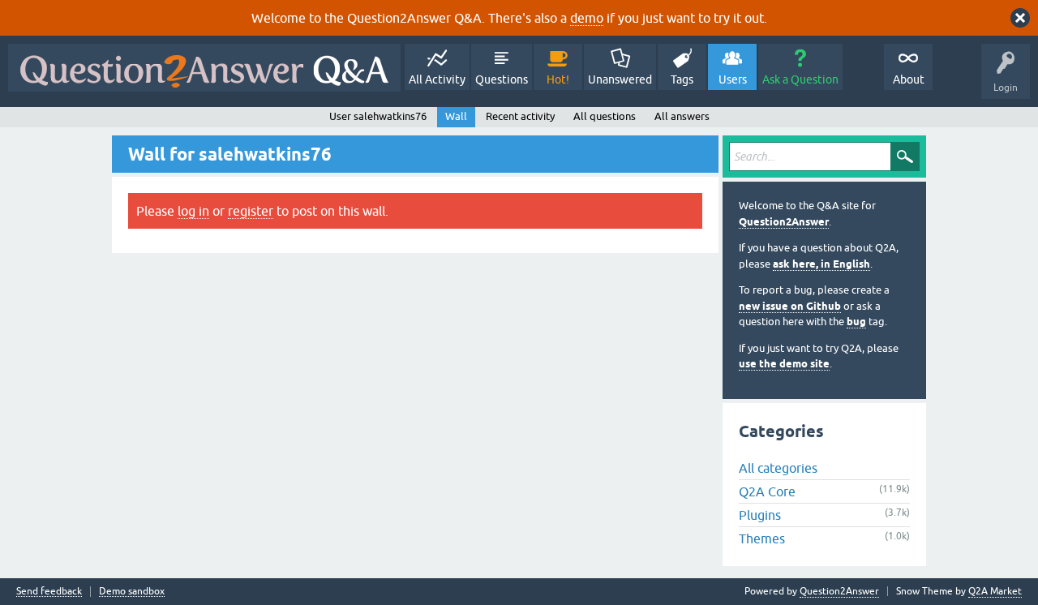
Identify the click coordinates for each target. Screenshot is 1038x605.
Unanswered (620, 79)
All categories (778, 468)
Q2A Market (995, 591)
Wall (456, 116)
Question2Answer (784, 222)
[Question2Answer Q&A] (204, 68)
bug (856, 321)
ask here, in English (821, 264)
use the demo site (784, 364)
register (250, 211)
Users (732, 79)
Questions (501, 79)
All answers (682, 116)
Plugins (760, 515)
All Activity (437, 79)
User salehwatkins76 (378, 116)
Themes (762, 538)
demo (586, 18)
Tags (682, 79)
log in (193, 211)
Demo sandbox (132, 591)
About (908, 79)
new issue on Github (790, 306)
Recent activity (520, 116)
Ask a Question (800, 79)
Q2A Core (767, 491)
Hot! (558, 79)
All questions (604, 116)
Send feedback (49, 591)
